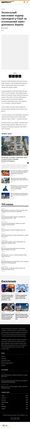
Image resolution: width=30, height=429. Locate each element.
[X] (13, 76)
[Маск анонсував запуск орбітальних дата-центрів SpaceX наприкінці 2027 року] (5, 195)
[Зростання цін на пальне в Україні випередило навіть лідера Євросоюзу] (5, 180)
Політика (3, 215)
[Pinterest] (16, 76)
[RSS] (15, 418)
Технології (3, 246)
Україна (3, 9)
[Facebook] (10, 76)
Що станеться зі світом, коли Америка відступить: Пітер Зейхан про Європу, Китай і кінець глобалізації (19, 172)
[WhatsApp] (19, 76)
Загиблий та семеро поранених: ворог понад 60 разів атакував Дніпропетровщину (14, 159)
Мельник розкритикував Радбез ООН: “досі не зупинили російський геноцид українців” (7, 317)
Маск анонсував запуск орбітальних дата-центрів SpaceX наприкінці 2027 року (19, 195)
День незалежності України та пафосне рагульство (13, 230)
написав (3, 103)
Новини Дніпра (5, 155)
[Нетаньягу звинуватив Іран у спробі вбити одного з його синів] (22, 288)
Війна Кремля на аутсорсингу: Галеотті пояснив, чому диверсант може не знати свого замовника (19, 187)
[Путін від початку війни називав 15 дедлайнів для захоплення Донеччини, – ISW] (8, 288)
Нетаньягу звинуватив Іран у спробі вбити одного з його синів (21, 297)
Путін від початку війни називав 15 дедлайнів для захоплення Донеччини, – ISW (7, 298)
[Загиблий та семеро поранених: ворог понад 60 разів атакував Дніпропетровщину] (15, 146)
